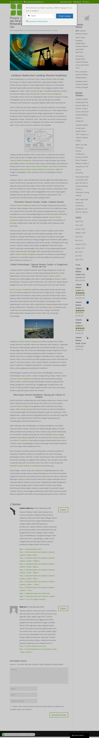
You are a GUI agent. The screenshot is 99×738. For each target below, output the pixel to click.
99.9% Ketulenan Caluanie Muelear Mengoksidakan (82, 75)
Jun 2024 (79, 256)
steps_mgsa (80, 199)
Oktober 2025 (80, 233)
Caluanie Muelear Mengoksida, (21, 379)
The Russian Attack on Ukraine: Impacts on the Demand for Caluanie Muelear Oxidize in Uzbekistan (82, 111)
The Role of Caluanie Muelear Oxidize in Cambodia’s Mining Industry (82, 189)
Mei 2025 (79, 240)
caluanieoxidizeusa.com (20, 30)
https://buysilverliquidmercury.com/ (33, 646)
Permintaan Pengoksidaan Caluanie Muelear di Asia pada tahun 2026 (82, 62)
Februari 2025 (81, 244)
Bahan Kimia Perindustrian (43, 30)
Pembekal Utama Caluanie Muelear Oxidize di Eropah (82, 84)
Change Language (65, 16)
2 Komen (54, 30)
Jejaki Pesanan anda (65, 2)
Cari (87, 18)
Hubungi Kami (77, 2)
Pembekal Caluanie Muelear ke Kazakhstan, (39, 169)
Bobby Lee (23, 607)
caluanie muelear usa (26, 508)
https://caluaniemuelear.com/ (31, 549)
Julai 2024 (79, 252)
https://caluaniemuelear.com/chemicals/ (35, 593)
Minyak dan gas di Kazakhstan (21, 290)
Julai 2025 (79, 237)
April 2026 (79, 221)
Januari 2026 (80, 229)
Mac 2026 (79, 225)
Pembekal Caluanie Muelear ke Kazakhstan (25, 466)
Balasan (63, 510)
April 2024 (79, 259)
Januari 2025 (80, 248)
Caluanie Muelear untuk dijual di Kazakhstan (51, 166)
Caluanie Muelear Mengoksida (51, 94)
